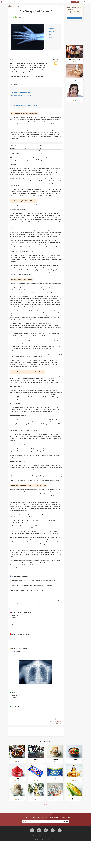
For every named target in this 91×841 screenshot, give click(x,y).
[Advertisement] (34, 732)
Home (34, 835)
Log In (88, 1)
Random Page (75, 1)
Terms (56, 835)
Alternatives (51, 47)
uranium (43, 496)
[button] (36, 580)
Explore (26, 1)
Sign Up (83, 1)
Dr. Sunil (17, 6)
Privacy (52, 835)
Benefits (50, 44)
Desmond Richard (58, 721)
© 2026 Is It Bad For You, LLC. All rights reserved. (45, 839)
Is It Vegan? (20, 1)
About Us (13, 1)
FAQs (50, 34)
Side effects (51, 37)
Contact (47, 835)
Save (61, 6)
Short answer (51, 28)
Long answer (51, 31)
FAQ (43, 835)
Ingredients (51, 40)
